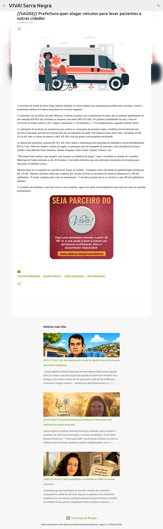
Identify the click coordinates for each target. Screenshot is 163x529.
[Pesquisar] (158, 5)
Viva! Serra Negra (96, 276)
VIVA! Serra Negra (30, 5)
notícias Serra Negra (29, 276)
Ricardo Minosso (52, 276)
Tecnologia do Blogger (83, 518)
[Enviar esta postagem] (19, 273)
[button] (19, 29)
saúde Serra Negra (74, 276)
